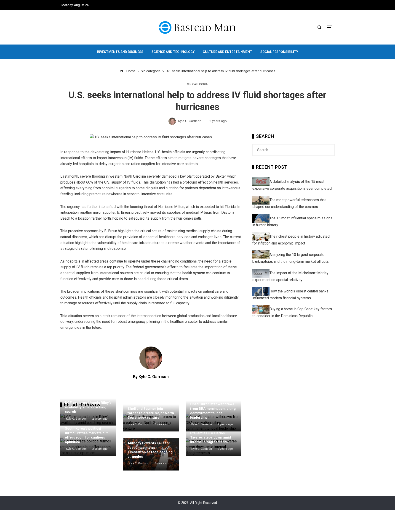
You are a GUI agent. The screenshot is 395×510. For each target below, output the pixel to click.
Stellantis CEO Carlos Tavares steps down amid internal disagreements (210, 437)
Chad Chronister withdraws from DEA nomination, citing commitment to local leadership (213, 411)
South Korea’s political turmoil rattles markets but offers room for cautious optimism (86, 435)
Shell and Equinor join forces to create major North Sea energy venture (151, 413)
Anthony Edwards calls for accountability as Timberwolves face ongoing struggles (150, 450)
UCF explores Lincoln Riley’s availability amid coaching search (88, 407)
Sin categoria (197, 84)
